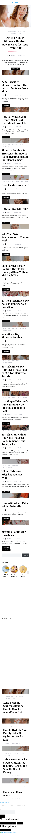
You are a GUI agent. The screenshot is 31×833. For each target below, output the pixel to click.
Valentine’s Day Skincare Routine (12, 335)
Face (26, 181)
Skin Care (20, 112)
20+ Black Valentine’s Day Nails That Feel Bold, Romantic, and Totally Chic (14, 439)
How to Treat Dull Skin (15, 208)
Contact (11, 806)
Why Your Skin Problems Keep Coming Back (15, 237)
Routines (13, 33)
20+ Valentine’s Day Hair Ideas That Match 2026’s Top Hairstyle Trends (15, 371)
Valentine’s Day (22, 296)
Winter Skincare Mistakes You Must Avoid (12, 474)
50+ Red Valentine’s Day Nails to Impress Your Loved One (15, 304)
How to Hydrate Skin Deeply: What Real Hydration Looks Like (14, 120)
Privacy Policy (21, 806)
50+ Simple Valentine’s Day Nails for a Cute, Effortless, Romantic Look (15, 405)
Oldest (20, 823)
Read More (15, 68)
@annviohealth (4, 802)
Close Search (5, 830)
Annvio (13, 55)
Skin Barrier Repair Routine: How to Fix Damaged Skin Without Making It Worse (15, 270)
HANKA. (14, 807)
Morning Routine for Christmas (14, 533)
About (3, 806)
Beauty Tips (21, 31)
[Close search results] (2, 816)
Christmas (15, 525)
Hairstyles (15, 360)
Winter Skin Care (8, 467)
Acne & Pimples (11, 31)
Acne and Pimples (8, 181)
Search (3, 552)
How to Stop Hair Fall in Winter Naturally (15, 504)
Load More (6, 549)
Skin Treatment (22, 204)
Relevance (4, 823)
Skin (20, 33)
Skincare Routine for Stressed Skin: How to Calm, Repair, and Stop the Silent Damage (15, 155)
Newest (12, 823)
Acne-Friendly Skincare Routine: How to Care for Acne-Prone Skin (15, 43)
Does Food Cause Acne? (15, 185)
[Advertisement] (15, 597)
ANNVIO (15, 2)
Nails (14, 296)
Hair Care (15, 499)
